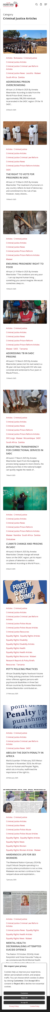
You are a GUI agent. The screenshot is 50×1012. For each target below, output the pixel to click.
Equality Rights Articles (30, 636)
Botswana (18, 58)
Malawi (37, 73)
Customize (24, 993)
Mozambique (29, 438)
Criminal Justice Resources (17, 631)
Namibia (17, 535)
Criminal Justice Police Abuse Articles (22, 627)
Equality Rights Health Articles (19, 652)
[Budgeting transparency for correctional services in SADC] (25, 401)
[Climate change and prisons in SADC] (25, 498)
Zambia (21, 77)
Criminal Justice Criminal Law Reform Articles (22, 67)
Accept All (24, 1002)
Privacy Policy (14, 1006)
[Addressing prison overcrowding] (25, 41)
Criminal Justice (30, 58)
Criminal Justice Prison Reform (19, 251)
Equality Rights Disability (17, 640)
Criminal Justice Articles (16, 62)
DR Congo (10, 438)
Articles (9, 58)
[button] (45, 4)
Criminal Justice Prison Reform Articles (23, 165)
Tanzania (23, 349)
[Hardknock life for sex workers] (25, 801)
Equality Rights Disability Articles (20, 644)
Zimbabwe (10, 539)
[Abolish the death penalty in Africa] (25, 717)
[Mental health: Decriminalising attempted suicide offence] (25, 903)
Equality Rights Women (16, 846)
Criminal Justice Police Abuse (18, 623)
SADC (8, 169)
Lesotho (29, 73)
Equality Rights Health (15, 648)
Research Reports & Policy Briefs (20, 660)
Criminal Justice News (15, 73)
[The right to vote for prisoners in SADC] (25, 133)
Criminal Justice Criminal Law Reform (22, 157)
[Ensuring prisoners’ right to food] (25, 222)
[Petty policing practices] (25, 592)
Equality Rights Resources (17, 656)
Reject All (24, 998)
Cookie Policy (34, 1006)
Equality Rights (12, 636)
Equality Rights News (15, 842)
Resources (10, 664)
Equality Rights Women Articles (19, 850)
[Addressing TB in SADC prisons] (25, 312)
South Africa (11, 77)
